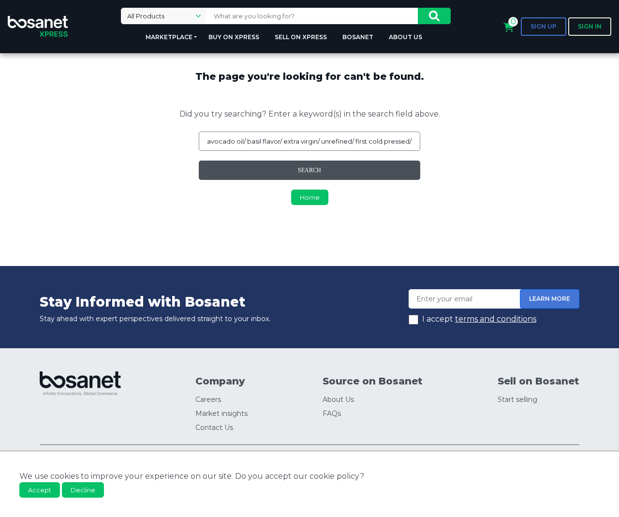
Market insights (221, 413)
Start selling (517, 399)
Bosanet (357, 37)
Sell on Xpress (301, 37)
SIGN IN (590, 26)
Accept (39, 490)
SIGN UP (544, 26)
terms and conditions (495, 319)
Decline (83, 490)
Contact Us (214, 427)
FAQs (332, 413)
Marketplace (169, 37)
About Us (405, 37)
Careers (208, 399)
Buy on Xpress (233, 37)
